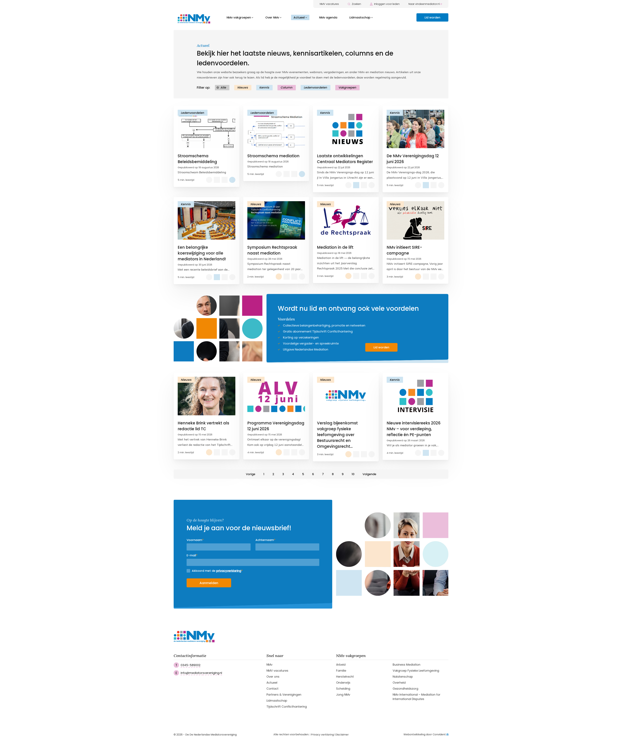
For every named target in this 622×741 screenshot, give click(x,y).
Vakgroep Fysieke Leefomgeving (416, 671)
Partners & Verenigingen (283, 695)
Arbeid (341, 665)
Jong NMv (343, 695)
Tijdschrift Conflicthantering (286, 707)
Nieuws (242, 87)
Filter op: (203, 87)
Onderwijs (343, 683)
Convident (439, 734)
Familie (341, 671)
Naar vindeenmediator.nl (424, 4)
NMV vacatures (329, 4)
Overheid (399, 683)
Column (287, 87)
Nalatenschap (403, 677)
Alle (223, 87)
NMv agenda (328, 17)
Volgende (369, 474)
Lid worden (432, 17)
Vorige (250, 474)
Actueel (299, 17)
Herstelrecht (345, 677)
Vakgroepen (347, 87)
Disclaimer (342, 734)
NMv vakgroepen (239, 17)
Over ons (272, 677)
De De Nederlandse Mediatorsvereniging (211, 734)
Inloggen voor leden (387, 4)
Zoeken (356, 4)
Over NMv (272, 17)
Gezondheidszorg (405, 689)
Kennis (264, 87)
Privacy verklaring (322, 734)
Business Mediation (406, 665)
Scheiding (343, 689)
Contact (272, 689)
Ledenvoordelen (315, 87)
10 (353, 474)
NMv (269, 665)
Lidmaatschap (359, 17)
